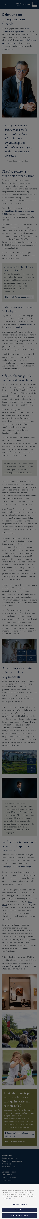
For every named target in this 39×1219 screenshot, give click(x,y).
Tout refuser (19, 1210)
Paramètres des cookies (19, 1204)
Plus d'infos (12, 1199)
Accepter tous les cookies (19, 1216)
